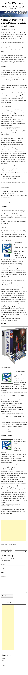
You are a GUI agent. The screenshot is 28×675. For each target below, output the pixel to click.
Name (3, 564)
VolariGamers (14, 3)
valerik (13, 29)
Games (3, 663)
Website (3, 572)
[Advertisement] (13, 530)
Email (2, 568)
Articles (6, 544)
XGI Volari (14, 544)
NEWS (3, 665)
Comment (3, 576)
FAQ (3, 661)
